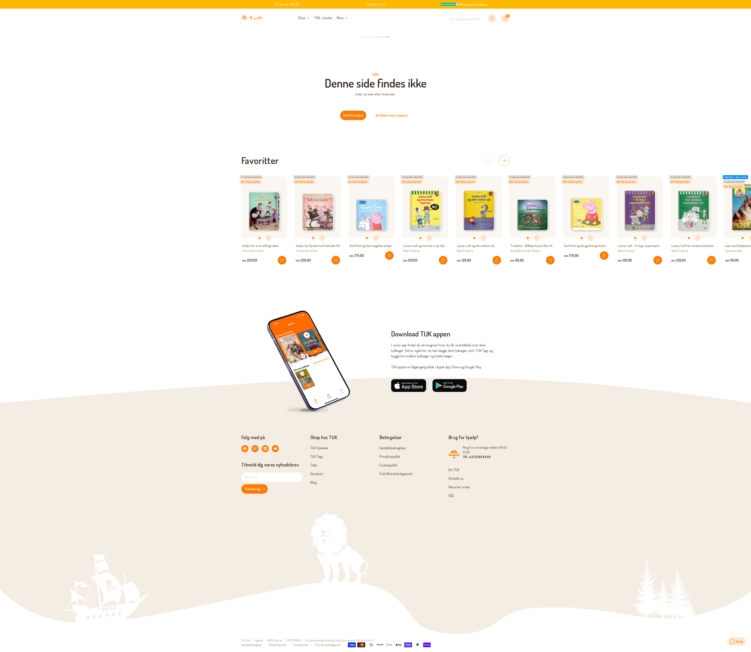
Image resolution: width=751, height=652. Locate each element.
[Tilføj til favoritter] (268, 238)
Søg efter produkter (467, 19)
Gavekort (316, 474)
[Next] (504, 160)
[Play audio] (260, 238)
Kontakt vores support (392, 115)
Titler (314, 465)
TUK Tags (316, 456)
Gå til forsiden (353, 115)
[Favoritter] (492, 18)
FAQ (451, 495)
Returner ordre (459, 487)
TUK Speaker (319, 448)
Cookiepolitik (388, 465)
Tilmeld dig (252, 489)
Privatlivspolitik (389, 456)
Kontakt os (456, 478)
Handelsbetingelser (392, 448)
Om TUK (453, 470)
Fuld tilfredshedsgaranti (395, 474)
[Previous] (488, 160)
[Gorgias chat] (736, 641)
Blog (313, 482)
